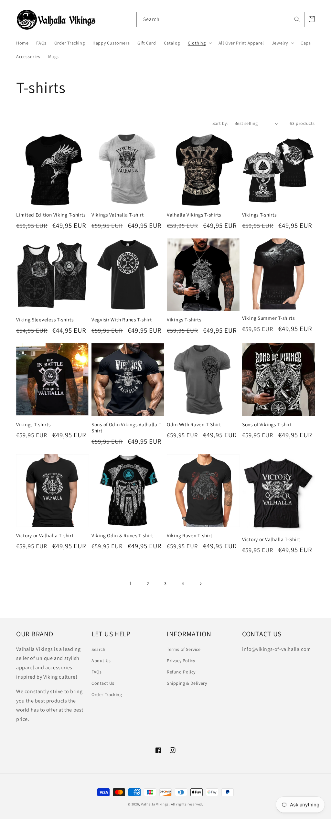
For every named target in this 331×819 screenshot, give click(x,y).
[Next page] (200, 584)
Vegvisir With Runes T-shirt (121, 320)
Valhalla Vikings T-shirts (194, 215)
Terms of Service (184, 649)
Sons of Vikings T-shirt (267, 424)
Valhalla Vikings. (155, 804)
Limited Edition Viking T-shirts (50, 215)
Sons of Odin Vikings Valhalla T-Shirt (127, 427)
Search (98, 649)
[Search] (297, 19)
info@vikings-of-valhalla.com (276, 649)
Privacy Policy (181, 660)
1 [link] (130, 583)
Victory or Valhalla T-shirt (44, 535)
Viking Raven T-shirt (189, 535)
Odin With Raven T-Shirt (194, 424)
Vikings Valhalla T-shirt (117, 215)
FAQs (96, 672)
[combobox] (220, 19)
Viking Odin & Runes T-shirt (122, 535)
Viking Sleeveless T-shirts (45, 320)
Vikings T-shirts (259, 215)
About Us (101, 660)
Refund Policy (181, 672)
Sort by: (220, 123)
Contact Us (102, 683)
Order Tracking (106, 694)
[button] (199, 43)
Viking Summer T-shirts (268, 318)
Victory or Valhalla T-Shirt (271, 539)
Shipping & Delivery (187, 683)
